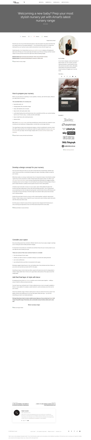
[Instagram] (61, 76)
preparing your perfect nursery (34, 50)
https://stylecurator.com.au (25, 412)
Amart (21, 50)
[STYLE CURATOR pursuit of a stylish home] (16, 2)
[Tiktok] (77, 431)
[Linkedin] (75, 76)
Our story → (61, 74)
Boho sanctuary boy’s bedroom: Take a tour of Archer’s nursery (34, 56)
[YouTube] (73, 76)
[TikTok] (70, 76)
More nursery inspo (34, 305)
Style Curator (25, 411)
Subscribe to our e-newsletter (34, 418)
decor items (27, 280)
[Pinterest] (67, 76)
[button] (24, 2)
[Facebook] (21, 420)
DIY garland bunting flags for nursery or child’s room (31, 58)
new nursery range (22, 122)
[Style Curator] (17, 415)
